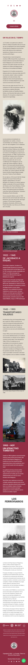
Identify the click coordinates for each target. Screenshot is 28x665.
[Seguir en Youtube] (17, 5)
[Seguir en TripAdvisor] (20, 5)
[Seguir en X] (14, 5)
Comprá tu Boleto (14, 26)
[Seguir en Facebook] (8, 5)
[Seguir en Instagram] (11, 5)
